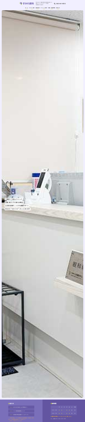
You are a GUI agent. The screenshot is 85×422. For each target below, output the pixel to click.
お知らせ (58, 7)
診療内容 (38, 7)
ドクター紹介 (32, 7)
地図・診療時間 (51, 7)
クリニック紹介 (43, 7)
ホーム (26, 7)
